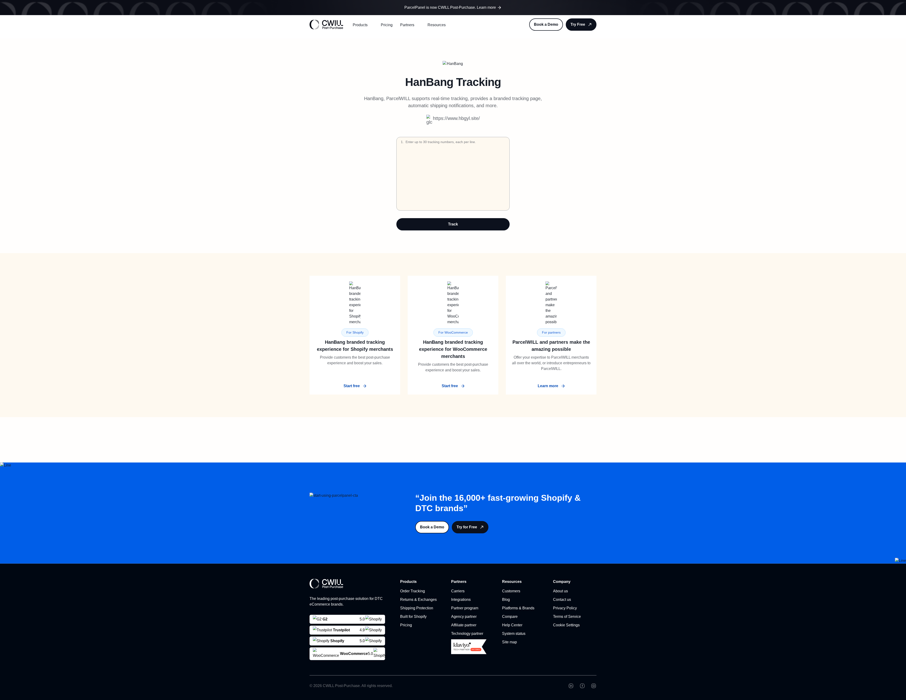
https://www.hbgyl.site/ (456, 118)
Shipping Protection (416, 608)
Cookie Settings (566, 625)
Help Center (512, 625)
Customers (511, 591)
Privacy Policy (565, 608)
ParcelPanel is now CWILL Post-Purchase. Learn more (450, 7)
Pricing (387, 25)
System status (513, 634)
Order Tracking (412, 591)
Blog (506, 600)
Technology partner (467, 634)
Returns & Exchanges (418, 600)
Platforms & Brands (518, 608)
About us (560, 591)
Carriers (458, 591)
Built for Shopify (413, 617)
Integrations (461, 600)
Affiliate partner (463, 625)
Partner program (464, 608)
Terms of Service (567, 617)
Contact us (562, 600)
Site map (509, 642)
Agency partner (464, 617)
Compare (510, 617)
